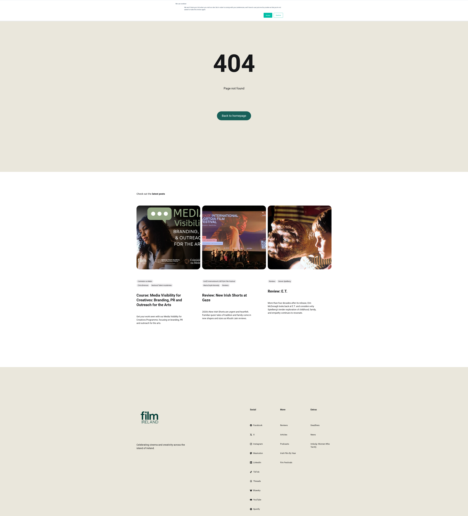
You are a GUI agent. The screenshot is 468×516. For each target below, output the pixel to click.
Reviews (225, 285)
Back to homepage (234, 115)
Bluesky (256, 490)
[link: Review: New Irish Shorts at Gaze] (234, 268)
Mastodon (258, 453)
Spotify (256, 509)
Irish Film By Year (288, 453)
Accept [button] (268, 15)
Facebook (257, 425)
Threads (257, 481)
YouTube (257, 499)
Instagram (258, 444)
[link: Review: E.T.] (300, 268)
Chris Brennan (143, 285)
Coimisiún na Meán (145, 281)
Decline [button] (278, 15)
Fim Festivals (286, 462)
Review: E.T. (277, 291)
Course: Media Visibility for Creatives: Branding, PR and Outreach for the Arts (159, 300)
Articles (283, 434)
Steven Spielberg (284, 281)
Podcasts (284, 444)
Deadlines (315, 425)
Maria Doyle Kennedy (211, 285)
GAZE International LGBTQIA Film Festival (219, 281)
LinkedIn (257, 462)
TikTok (256, 472)
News (313, 434)
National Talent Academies (161, 285)
